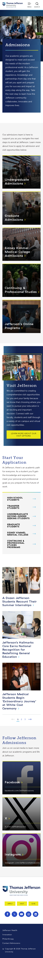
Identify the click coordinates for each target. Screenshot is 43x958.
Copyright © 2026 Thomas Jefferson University (20, 950)
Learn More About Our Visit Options (23, 434)
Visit (22, 904)
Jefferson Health (9, 930)
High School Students (15, 499)
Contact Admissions (11, 943)
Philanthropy (8, 939)
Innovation (7, 935)
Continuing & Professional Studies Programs (15, 544)
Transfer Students (13, 507)
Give (33, 904)
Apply (10, 904)
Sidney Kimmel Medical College (17, 534)
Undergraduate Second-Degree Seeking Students (18, 516)
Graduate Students (13, 525)
